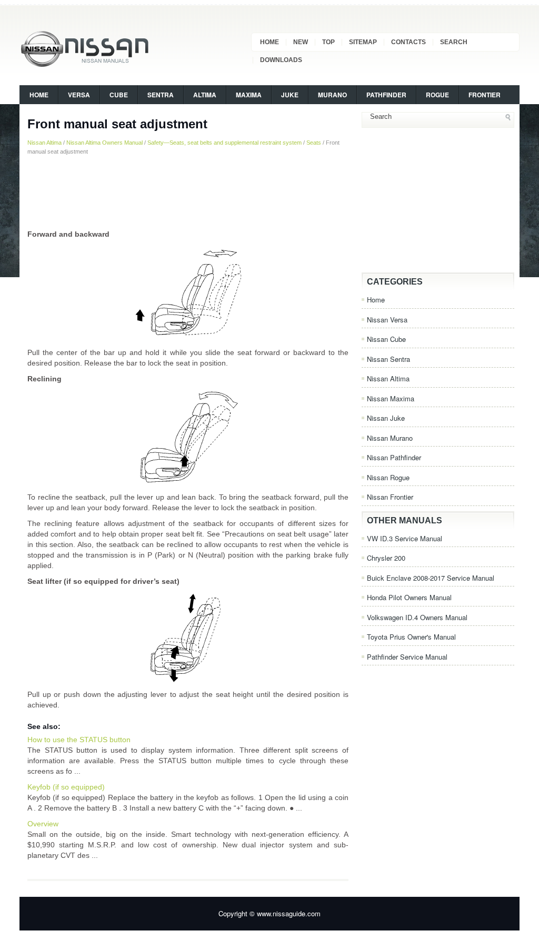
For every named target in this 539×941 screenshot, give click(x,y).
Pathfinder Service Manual (407, 657)
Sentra (160, 94)
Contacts (408, 42)
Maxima (249, 94)
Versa (79, 94)
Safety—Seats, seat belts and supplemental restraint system (224, 142)
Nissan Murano (390, 438)
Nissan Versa (387, 320)
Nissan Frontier (390, 497)
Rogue (437, 94)
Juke (289, 94)
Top (328, 42)
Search (453, 42)
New (300, 42)
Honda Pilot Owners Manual (409, 597)
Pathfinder (386, 94)
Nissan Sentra (388, 359)
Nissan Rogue (388, 477)
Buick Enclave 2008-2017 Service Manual (430, 578)
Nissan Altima (44, 142)
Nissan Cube (386, 339)
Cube (118, 94)
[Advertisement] (187, 192)
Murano (332, 94)
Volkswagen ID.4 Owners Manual (417, 617)
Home (269, 42)
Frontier (484, 94)
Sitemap (363, 42)
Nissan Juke (386, 418)
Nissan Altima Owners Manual (104, 142)
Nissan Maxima (390, 398)
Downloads (281, 60)
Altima (204, 94)
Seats (313, 142)
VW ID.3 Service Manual (404, 538)
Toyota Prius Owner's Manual (411, 637)
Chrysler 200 (386, 558)
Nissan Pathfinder (394, 457)
